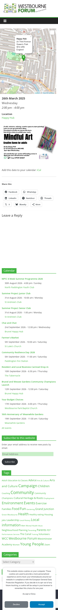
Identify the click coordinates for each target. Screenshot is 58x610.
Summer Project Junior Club (16, 293)
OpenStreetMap (48, 93)
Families (6, 509)
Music (40, 526)
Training (35, 534)
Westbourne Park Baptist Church (21, 408)
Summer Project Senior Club (16, 308)
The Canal (25, 534)
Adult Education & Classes (15, 480)
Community (22, 492)
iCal (39, 170)
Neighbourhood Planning (15, 530)
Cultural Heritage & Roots (28, 498)
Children (44, 486)
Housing (48, 514)
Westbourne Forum (23, 538)
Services (16, 534)
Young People (32, 543)
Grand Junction (44, 509)
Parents (41, 530)
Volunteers (44, 534)
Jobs (4, 520)
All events (6, 428)
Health (23, 514)
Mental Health (32, 525)
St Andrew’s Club (13, 302)
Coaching (6, 493)
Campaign (27, 485)
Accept (41, 604)
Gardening (30, 509)
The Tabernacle (12, 375)
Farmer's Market (10, 337)
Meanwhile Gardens (15, 423)
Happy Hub (8, 117)
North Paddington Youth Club (19, 287)
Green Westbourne (10, 515)
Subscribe (10, 461)
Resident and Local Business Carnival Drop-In (25, 367)
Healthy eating (36, 514)
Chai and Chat (9, 322)
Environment (12, 502)
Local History (25, 520)
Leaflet (37, 93)
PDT (49, 530)
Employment (49, 498)
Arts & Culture (43, 480)
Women (16, 544)
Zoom (47, 544)
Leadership (13, 520)
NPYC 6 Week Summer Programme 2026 (22, 278)
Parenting (32, 530)
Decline (16, 604)
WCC (5, 538)
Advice (32, 480)
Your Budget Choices (12, 399)
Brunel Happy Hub (14, 331)
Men (23, 525)
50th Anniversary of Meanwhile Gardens (22, 414)
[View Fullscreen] (52, 32)
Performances (7, 534)
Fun (23, 508)
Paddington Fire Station (16, 361)
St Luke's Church (13, 346)
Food (15, 508)
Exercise (41, 503)
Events (29, 502)
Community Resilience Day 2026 (18, 352)
